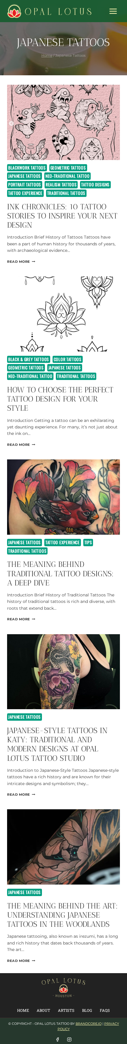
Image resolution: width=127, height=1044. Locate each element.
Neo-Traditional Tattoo (67, 176)
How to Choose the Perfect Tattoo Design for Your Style (60, 399)
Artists (66, 1010)
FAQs (105, 1010)
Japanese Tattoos (24, 176)
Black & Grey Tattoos (28, 359)
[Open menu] (113, 11)
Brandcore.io (89, 1024)
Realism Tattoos (61, 184)
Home (23, 1010)
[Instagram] (69, 1039)
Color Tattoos (68, 359)
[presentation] (63, 122)
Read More (21, 262)
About (43, 1010)
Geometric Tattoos (68, 167)
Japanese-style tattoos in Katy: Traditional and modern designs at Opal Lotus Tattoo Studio (57, 744)
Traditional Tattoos (66, 193)
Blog (87, 1010)
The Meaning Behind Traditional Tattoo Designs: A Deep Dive (60, 573)
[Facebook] (57, 1039)
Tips (88, 542)
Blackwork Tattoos (27, 167)
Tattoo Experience (25, 193)
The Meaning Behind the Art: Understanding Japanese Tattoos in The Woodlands (62, 915)
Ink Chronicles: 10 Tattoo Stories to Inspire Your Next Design (62, 216)
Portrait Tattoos (24, 184)
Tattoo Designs (95, 184)
